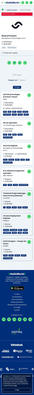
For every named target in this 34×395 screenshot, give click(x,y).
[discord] (25, 319)
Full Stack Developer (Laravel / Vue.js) (11, 95)
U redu (17, 390)
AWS (5, 134)
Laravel (25, 112)
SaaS (19, 112)
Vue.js (20, 114)
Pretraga (17, 87)
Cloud (14, 114)
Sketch (17, 255)
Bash (17, 159)
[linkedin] (20, 63)
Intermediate (8, 137)
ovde (15, 385)
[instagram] (9, 319)
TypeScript (7, 114)
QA (10, 134)
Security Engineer (10, 146)
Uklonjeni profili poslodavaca (17, 305)
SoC (27, 159)
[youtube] (14, 319)
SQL (9, 112)
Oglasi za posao (12, 10)
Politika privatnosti (17, 302)
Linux (5, 159)
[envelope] (30, 319)
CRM (20, 233)
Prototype (13, 230)
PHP (5, 112)
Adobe (24, 255)
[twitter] (14, 63)
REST (14, 112)
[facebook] (9, 63)
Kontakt (17, 310)
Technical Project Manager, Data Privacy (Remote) (14, 194)
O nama (17, 294)
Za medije (17, 307)
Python (11, 159)
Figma (11, 255)
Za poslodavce (17, 297)
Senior (26, 114)
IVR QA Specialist (10, 123)
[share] (25, 63)
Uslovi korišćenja (17, 299)
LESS (19, 207)
